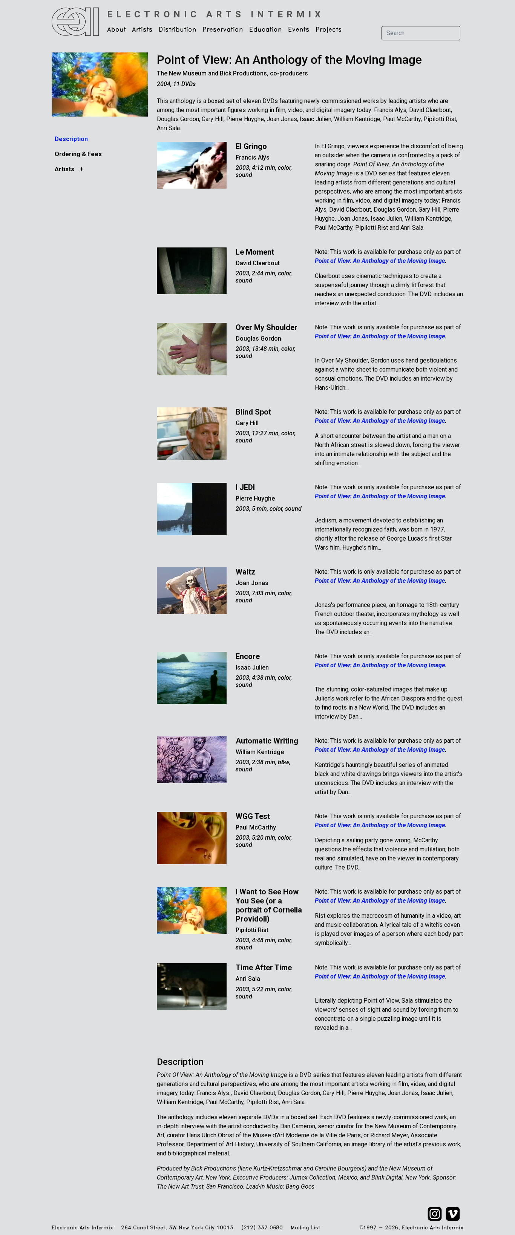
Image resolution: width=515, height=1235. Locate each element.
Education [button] (265, 30)
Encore (248, 656)
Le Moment (255, 252)
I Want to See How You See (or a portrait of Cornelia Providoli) (269, 905)
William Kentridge (260, 752)
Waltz (245, 571)
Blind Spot (253, 411)
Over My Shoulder (266, 327)
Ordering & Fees (78, 154)
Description (71, 139)
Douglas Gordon (258, 338)
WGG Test (253, 816)
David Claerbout (258, 263)
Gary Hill (247, 423)
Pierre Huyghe (255, 498)
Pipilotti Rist (252, 930)
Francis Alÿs (253, 157)
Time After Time (264, 967)
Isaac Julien (252, 667)
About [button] (116, 30)
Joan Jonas (252, 583)
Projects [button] (329, 30)
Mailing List (305, 1228)
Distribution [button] (177, 30)
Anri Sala (248, 978)
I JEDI (245, 487)
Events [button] (299, 30)
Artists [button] (142, 30)
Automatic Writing (267, 740)
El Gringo (251, 146)
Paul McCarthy (256, 827)
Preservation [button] (222, 30)
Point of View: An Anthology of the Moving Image (289, 59)
